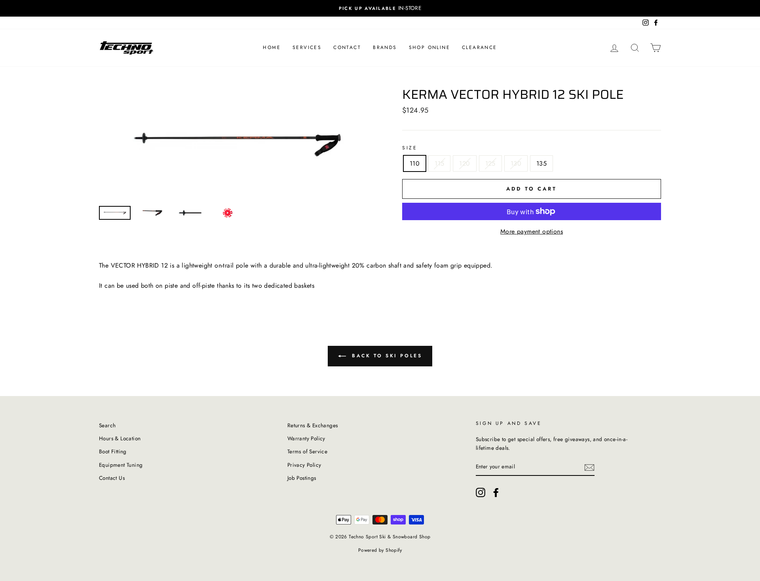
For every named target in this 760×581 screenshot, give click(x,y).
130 (516, 163)
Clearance (479, 47)
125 (490, 163)
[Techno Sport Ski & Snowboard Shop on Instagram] (480, 492)
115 (439, 163)
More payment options (531, 231)
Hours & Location (120, 438)
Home (272, 47)
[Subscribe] (589, 467)
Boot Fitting (113, 451)
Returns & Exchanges (312, 425)
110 (415, 163)
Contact (347, 47)
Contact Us (112, 478)
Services (307, 47)
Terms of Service (307, 451)
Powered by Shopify (380, 550)
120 (464, 163)
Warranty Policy (306, 438)
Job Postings (301, 478)
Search (107, 425)
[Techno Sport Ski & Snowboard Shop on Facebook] (496, 492)
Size (409, 147)
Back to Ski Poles (385, 355)
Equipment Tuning (120, 465)
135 (541, 163)
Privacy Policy (304, 465)
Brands (385, 47)
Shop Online (429, 47)
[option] (380, 8)
